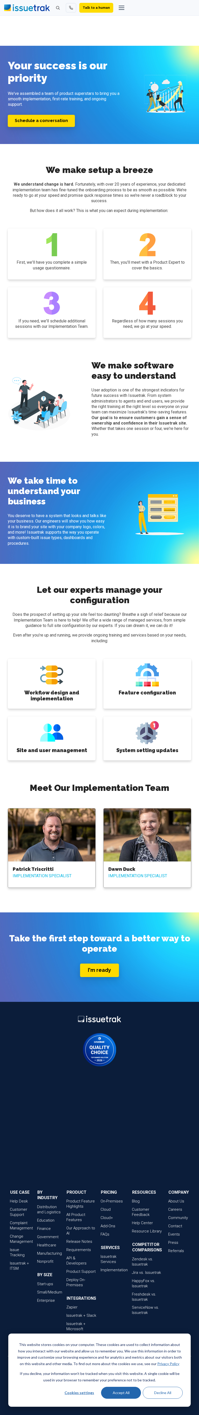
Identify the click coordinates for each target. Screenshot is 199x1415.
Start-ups (45, 1284)
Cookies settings (79, 1392)
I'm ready (99, 970)
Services (110, 1247)
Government (48, 1237)
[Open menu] (121, 8)
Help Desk (19, 1201)
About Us (176, 1201)
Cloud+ (107, 1217)
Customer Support (18, 1212)
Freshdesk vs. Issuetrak (144, 1297)
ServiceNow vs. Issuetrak (145, 1310)
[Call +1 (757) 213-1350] (71, 7)
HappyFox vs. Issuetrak (143, 1283)
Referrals (176, 1250)
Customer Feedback (141, 1212)
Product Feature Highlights (80, 1204)
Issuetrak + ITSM (19, 1266)
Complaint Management (21, 1225)
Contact (175, 1226)
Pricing (109, 1192)
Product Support (81, 1271)
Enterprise (46, 1300)
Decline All (162, 1392)
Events (174, 1234)
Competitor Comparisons (147, 1247)
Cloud (106, 1209)
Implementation (114, 1270)
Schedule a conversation (41, 120)
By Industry (47, 1195)
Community (178, 1217)
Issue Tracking (17, 1252)
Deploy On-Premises (75, 1282)
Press (173, 1242)
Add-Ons (108, 1226)
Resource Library (147, 1231)
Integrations (81, 1298)
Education (45, 1220)
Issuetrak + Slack (81, 1315)
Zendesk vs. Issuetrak (142, 1262)
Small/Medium (49, 1292)
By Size (44, 1274)
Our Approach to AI (80, 1231)
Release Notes (79, 1241)
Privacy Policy (168, 1363)
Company (178, 1192)
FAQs (105, 1234)
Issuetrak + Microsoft (76, 1326)
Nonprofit (45, 1261)
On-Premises (112, 1201)
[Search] (58, 8)
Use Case (20, 1192)
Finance (44, 1228)
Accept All (121, 1392)
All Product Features (75, 1217)
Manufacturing (49, 1253)
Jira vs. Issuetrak (146, 1272)
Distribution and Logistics (49, 1209)
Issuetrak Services (108, 1259)
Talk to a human (96, 8)
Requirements (78, 1249)
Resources (144, 1192)
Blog (136, 1201)
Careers (175, 1209)
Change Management (21, 1239)
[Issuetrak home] (27, 7)
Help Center (142, 1223)
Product (77, 1192)
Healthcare (46, 1245)
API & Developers (76, 1261)
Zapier (71, 1307)
